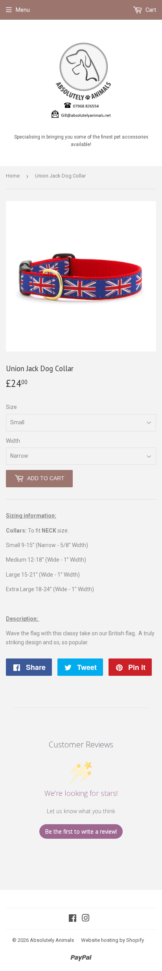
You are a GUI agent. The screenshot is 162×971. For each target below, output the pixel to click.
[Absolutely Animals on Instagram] (86, 919)
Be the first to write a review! (81, 831)
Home (13, 176)
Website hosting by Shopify (112, 940)
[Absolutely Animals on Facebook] (72, 919)
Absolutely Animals (52, 940)
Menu (23, 10)
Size (11, 407)
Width (13, 441)
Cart (150, 10)
